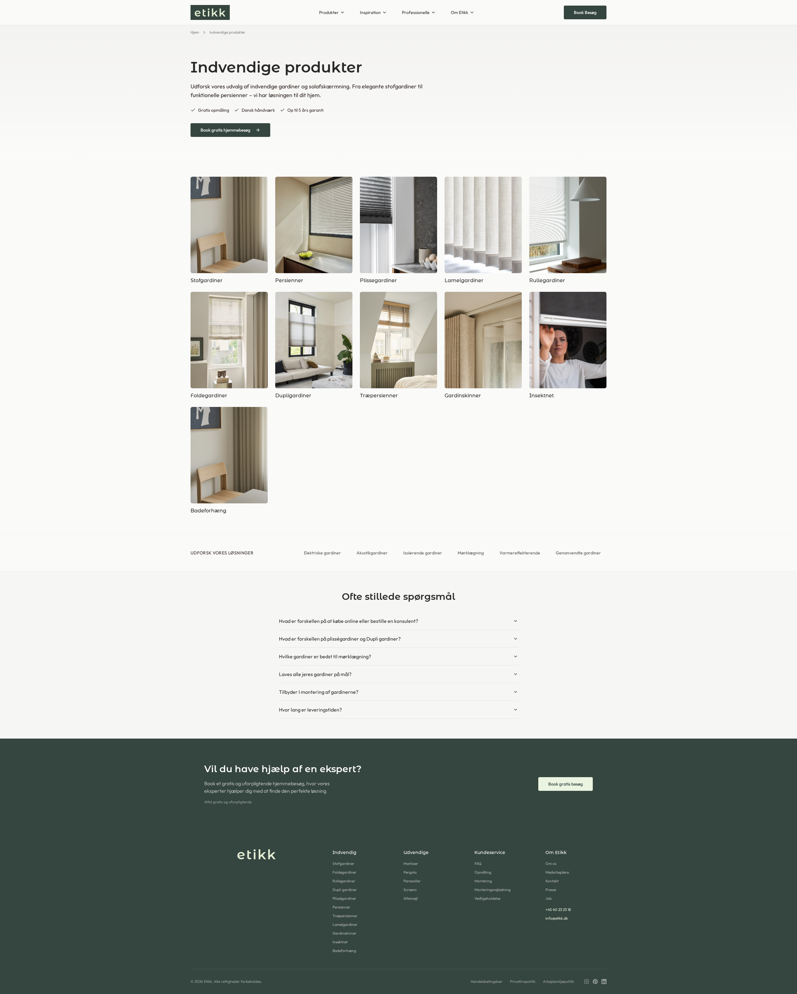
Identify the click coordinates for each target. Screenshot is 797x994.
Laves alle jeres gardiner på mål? (315, 674)
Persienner (341, 907)
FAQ (478, 863)
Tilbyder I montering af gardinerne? (318, 692)
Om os (550, 863)
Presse (550, 889)
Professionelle (416, 12)
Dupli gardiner (344, 889)
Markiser (410, 863)
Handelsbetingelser (486, 981)
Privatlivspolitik (522, 981)
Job (548, 898)
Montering (483, 881)
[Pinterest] (595, 981)
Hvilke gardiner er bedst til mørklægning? (325, 656)
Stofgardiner (343, 863)
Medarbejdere (557, 872)
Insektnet (339, 942)
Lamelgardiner (344, 924)
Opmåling (482, 872)
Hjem (195, 32)
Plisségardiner (344, 898)
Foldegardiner (344, 872)
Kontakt (552, 881)
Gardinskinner (344, 933)
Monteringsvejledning (492, 889)
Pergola (410, 872)
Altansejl (410, 898)
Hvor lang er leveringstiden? (310, 710)
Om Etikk (459, 12)
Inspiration (370, 12)
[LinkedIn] (603, 981)
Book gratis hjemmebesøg (225, 130)
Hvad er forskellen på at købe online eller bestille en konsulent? (348, 621)
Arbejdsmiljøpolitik (558, 981)
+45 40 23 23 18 (558, 909)
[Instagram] (586, 981)
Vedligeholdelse (487, 898)
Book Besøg (585, 12)
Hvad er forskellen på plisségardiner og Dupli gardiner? (340, 639)
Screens (410, 889)
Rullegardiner (343, 881)
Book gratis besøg (565, 784)
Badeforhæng (344, 950)
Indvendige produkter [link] (227, 32)
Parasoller (412, 881)
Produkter (329, 12)
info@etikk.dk (556, 918)
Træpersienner (344, 915)
